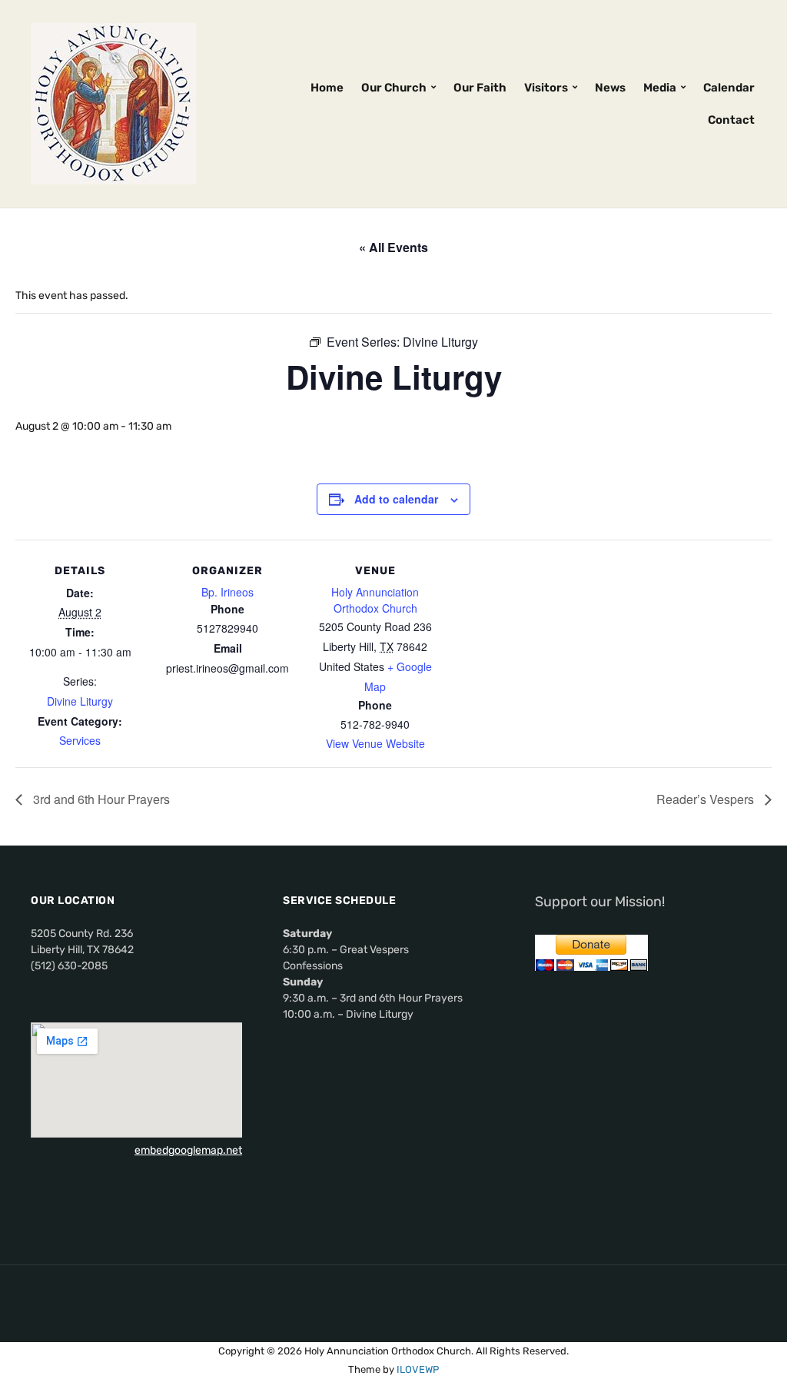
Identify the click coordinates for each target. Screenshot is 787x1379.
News (610, 88)
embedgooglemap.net (188, 1150)
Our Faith (479, 88)
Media (659, 88)
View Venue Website (375, 743)
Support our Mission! (600, 901)
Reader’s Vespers (706, 799)
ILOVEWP (418, 1369)
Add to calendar (396, 499)
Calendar (729, 88)
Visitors (546, 88)
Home (327, 88)
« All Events (393, 247)
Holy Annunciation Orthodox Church (375, 600)
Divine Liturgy (80, 701)
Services (80, 740)
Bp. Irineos (227, 592)
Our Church (394, 88)
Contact (731, 120)
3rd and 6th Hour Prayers (100, 799)
